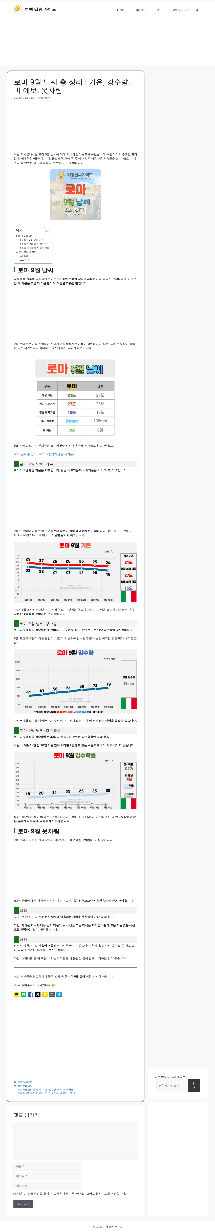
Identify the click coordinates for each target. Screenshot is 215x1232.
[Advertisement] (107, 41)
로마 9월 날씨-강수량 (35, 243)
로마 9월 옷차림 (27, 251)
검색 (194, 1085)
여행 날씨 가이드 (40, 9)
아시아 (121, 10)
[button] (197, 10)
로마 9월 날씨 (26, 235)
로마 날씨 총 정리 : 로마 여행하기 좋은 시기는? (44, 454)
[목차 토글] (45, 231)
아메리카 (141, 10)
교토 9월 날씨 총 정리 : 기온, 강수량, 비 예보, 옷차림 (45, 1089)
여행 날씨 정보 (181, 10)
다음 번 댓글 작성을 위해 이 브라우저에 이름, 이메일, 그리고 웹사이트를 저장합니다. (71, 1193)
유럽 (159, 10)
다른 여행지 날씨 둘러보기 (171, 1077)
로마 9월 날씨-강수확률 (36, 247)
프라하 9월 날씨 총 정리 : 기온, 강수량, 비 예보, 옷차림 (47, 1092)
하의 (26, 259)
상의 (26, 256)
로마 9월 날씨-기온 (34, 239)
